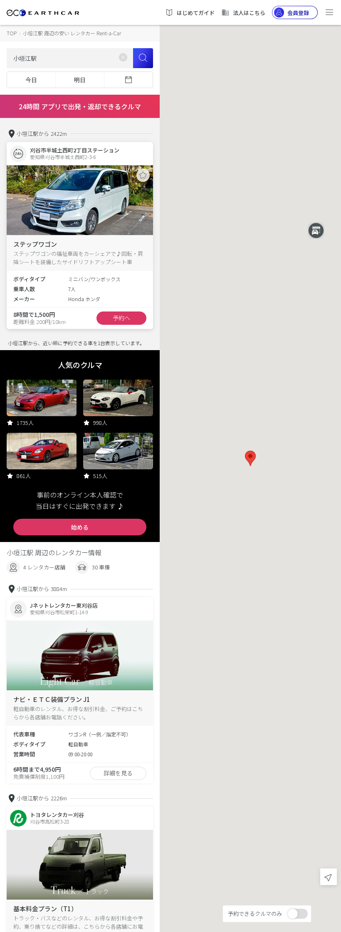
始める (80, 527)
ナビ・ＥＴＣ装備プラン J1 (51, 699)
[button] (250, 458)
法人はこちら (249, 13)
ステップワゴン (35, 244)
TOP (12, 33)
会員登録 (298, 13)
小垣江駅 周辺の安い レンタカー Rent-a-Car (72, 33)
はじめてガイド (196, 13)
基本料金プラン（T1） (45, 908)
